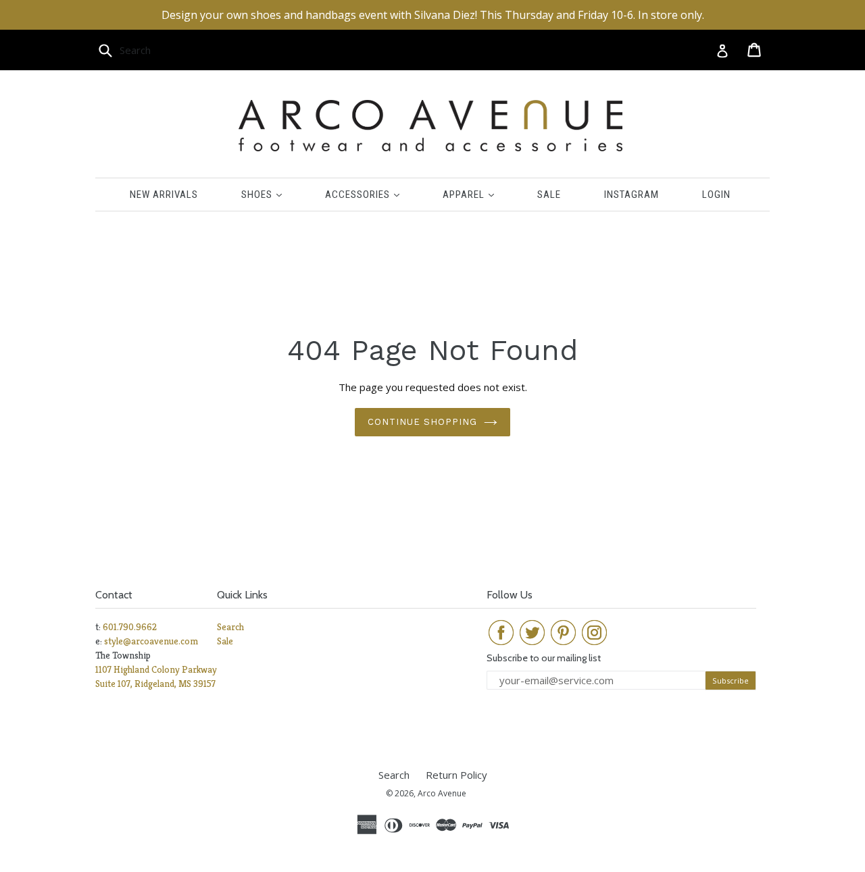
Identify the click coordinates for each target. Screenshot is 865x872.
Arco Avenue (442, 793)
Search (230, 627)
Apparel (478, 194)
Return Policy (456, 774)
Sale (549, 194)
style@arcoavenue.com (151, 641)
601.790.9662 (130, 627)
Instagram (631, 194)
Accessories (372, 194)
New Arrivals (164, 194)
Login (716, 194)
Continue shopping (423, 422)
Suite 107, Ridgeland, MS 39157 (155, 683)
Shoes (271, 194)
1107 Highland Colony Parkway (156, 669)
